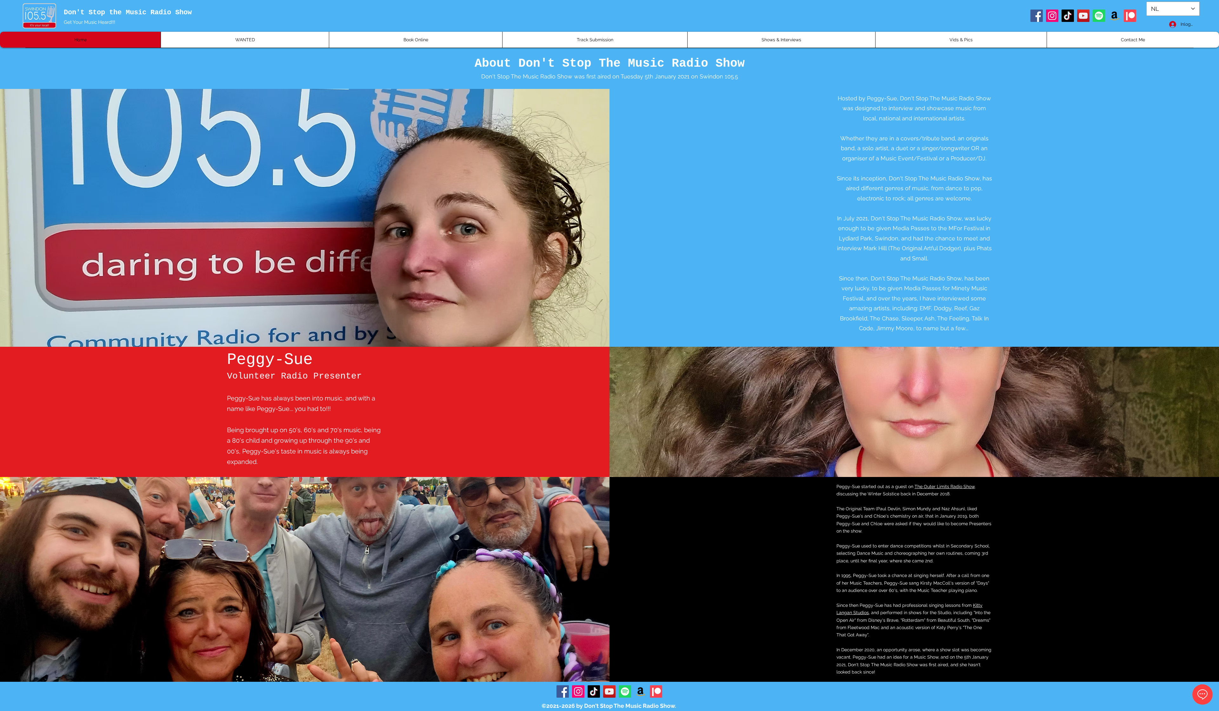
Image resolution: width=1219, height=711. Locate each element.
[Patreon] (1130, 16)
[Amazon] (1114, 16)
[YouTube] (1083, 16)
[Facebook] (1036, 16)
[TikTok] (1068, 16)
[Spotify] (1099, 16)
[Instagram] (1052, 16)
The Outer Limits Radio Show (945, 486)
